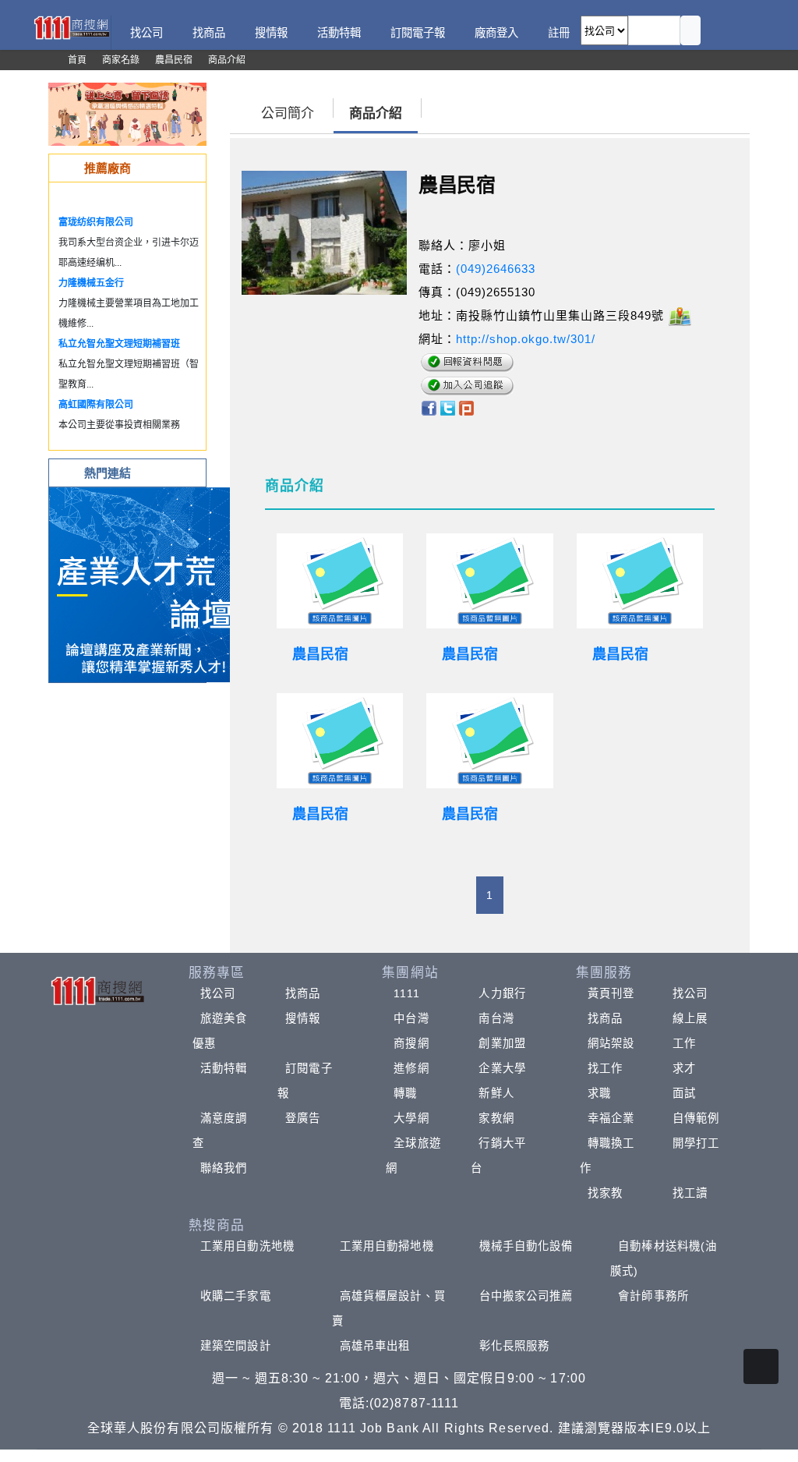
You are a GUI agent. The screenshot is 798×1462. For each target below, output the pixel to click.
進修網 (411, 1068)
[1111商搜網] (71, 26)
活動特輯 (223, 1068)
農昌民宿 (320, 654)
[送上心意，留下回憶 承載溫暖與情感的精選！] (127, 113)
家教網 (496, 1118)
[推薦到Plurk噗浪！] (466, 406)
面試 (684, 1093)
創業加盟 (501, 1043)
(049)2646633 (495, 268)
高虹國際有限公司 (95, 404)
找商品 (302, 993)
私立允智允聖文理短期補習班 (119, 343)
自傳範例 (696, 1118)
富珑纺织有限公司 (95, 222)
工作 (684, 1043)
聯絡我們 (223, 1168)
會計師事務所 (653, 1296)
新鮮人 (496, 1093)
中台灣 (411, 1018)
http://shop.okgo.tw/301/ (525, 338)
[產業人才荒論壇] (146, 583)
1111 (406, 993)
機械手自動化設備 (526, 1246)
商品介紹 (375, 113)
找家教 (605, 1193)
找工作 (605, 1068)
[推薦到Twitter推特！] (447, 406)
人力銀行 (501, 993)
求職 (599, 1093)
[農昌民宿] (340, 580)
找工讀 (690, 1193)
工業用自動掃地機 (387, 1246)
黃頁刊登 (611, 993)
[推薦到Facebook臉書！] (428, 406)
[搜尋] (690, 30)
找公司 (217, 993)
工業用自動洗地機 (247, 1246)
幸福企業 (611, 1118)
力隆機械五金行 (91, 283)
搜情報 (302, 1018)
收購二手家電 (235, 1296)
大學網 (411, 1118)
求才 (684, 1068)
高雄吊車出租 (375, 1346)
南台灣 (496, 1018)
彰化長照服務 (514, 1346)
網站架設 (611, 1043)
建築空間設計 (235, 1346)
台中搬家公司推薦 (526, 1296)
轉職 (405, 1093)
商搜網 (411, 1043)
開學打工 (696, 1143)
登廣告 (302, 1118)
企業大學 (501, 1068)
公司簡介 (287, 113)
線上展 (690, 1018)
